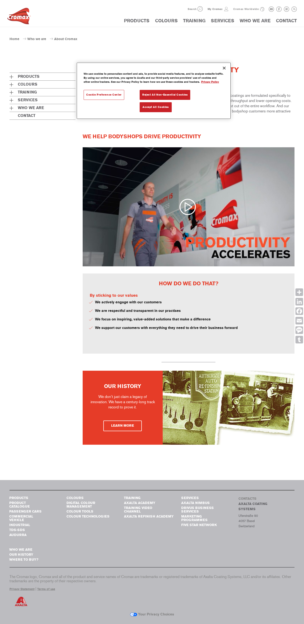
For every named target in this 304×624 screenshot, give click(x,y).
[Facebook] (299, 311)
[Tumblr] (299, 339)
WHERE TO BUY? (23, 559)
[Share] (299, 292)
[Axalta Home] (19, 17)
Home (14, 39)
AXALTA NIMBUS (195, 503)
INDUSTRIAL (19, 525)
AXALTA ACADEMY (139, 503)
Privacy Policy (210, 81)
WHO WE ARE (255, 20)
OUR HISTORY (21, 554)
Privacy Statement (22, 589)
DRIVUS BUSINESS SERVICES (197, 509)
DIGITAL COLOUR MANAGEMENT (80, 504)
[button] (200, 9)
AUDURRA (18, 535)
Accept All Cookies (155, 107)
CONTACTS (247, 499)
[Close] (224, 68)
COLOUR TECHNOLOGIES (87, 516)
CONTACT (286, 20)
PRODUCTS (136, 20)
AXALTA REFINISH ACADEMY (149, 516)
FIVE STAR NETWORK (199, 525)
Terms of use (46, 589)
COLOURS (166, 20)
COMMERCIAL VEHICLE (21, 518)
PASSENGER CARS (25, 511)
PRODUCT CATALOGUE (19, 504)
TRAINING (194, 20)
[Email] (299, 320)
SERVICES (222, 20)
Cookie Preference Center (104, 94)
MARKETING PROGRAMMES (194, 518)
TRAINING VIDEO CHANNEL (138, 509)
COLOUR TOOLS (79, 511)
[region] (153, 90)
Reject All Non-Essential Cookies (165, 94)
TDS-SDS (17, 530)
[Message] (299, 330)
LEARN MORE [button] (122, 426)
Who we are (36, 39)
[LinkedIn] (299, 301)
